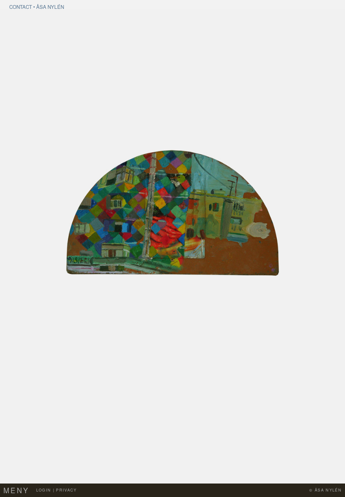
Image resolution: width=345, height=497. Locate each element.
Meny (16, 490)
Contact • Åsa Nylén (36, 6)
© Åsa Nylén (325, 490)
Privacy (66, 490)
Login (43, 490)
